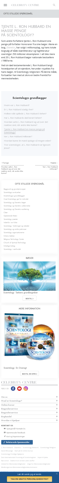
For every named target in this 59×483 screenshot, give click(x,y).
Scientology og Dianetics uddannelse (17, 205)
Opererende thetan (10, 215)
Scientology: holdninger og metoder (16, 226)
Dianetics (17, 447)
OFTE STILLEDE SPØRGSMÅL (29, 183)
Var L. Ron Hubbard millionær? (18, 136)
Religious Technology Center (14, 239)
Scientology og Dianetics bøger (15, 202)
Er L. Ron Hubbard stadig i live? (18, 109)
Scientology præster (11, 219)
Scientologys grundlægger (14, 195)
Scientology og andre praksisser (15, 229)
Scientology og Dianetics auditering (16, 209)
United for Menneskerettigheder (13, 464)
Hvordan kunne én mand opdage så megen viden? (27, 140)
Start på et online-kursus (24, 451)
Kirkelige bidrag (9, 246)
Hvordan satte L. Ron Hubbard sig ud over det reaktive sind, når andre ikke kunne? (12, 170)
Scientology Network (31, 447)
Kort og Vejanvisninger (15, 436)
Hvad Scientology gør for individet (16, 199)
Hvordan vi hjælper (10, 420)
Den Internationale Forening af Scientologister (18, 457)
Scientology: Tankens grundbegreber (20, 292)
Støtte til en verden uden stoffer (22, 461)
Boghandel (6, 416)
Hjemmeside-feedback (15, 432)
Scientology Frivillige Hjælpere (12, 454)
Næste (54, 162)
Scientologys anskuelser (12, 192)
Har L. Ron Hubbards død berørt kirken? (23, 117)
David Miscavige (7, 451)
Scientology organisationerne (14, 232)
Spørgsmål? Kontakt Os (15, 428)
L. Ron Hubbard (7, 447)
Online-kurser (7, 405)
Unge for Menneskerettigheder (38, 464)
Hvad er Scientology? (11, 400)
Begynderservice (9, 408)
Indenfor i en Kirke (10, 222)
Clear (6, 212)
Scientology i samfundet (12, 249)
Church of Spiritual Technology (15, 242)
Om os (4, 397)
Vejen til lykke (43, 457)
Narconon (5, 461)
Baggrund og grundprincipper (15, 189)
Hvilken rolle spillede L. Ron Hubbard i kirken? (25, 113)
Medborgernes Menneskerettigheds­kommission (19, 467)
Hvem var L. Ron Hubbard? (17, 105)
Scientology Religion (48, 447)
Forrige (6, 162)
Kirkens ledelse (9, 236)
